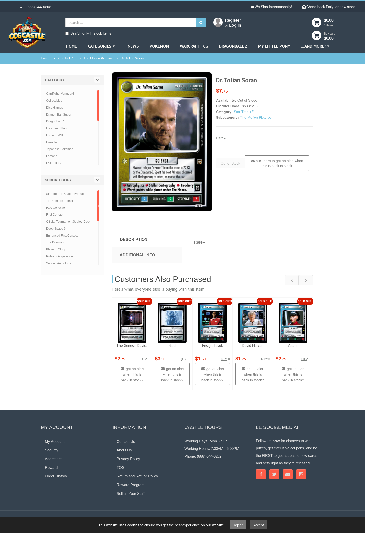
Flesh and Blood (57, 128)
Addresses (54, 459)
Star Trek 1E (66, 58)
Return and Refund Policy (137, 476)
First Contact (54, 214)
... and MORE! (313, 46)
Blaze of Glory (55, 249)
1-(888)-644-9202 (37, 6)
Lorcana (51, 156)
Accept (258, 524)
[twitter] (274, 474)
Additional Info (137, 255)
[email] (288, 474)
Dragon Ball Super (58, 114)
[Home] (27, 32)
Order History (56, 476)
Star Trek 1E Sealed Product (65, 194)
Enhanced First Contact (62, 235)
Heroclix (51, 142)
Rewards (52, 467)
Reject (238, 524)
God (172, 345)
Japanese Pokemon (59, 149)
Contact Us (126, 441)
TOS (120, 467)
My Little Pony (274, 46)
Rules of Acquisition (59, 256)
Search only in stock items (90, 33)
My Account (54, 441)
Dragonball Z (233, 46)
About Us (124, 450)
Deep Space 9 (56, 228)
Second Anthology (58, 263)
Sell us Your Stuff (131, 493)
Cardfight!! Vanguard (60, 93)
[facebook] (261, 474)
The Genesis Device (132, 345)
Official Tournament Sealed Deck (68, 221)
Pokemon (159, 46)
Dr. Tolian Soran (132, 58)
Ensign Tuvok (212, 345)
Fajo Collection (56, 207)
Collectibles (54, 100)
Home (71, 46)
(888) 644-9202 (209, 456)
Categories (99, 46)
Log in (235, 25)
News (133, 46)
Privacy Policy (128, 459)
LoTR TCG (53, 163)
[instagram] (301, 474)
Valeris (293, 345)
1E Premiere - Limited (60, 201)
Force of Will (54, 135)
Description (133, 239)
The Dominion (55, 242)
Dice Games (54, 107)
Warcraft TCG (194, 46)
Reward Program (131, 485)
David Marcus (252, 345)
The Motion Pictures (98, 58)
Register (233, 20)
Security (51, 450)
